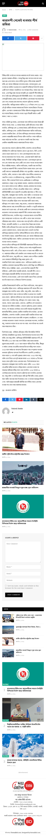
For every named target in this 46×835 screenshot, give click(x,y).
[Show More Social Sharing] (42, 38)
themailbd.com (35, 833)
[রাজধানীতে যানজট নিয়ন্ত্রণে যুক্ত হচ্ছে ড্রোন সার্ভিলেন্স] (23, 473)
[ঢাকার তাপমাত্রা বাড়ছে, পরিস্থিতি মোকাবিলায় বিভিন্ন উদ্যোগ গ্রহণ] (23, 745)
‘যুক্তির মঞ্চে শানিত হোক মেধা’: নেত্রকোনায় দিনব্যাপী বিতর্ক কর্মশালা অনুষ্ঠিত (29, 616)
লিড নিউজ (5, 685)
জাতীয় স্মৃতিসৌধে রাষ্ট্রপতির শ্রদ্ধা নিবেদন (16, 454)
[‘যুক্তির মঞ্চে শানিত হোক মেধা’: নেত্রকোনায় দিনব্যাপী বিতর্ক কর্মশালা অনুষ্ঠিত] (8, 618)
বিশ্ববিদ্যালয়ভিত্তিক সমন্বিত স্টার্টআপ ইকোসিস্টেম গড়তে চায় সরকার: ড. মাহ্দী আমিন (23, 725)
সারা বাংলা (5, 720)
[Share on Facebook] (8, 38)
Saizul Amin (12, 30)
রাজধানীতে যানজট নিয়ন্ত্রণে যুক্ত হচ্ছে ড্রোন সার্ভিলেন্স (20, 487)
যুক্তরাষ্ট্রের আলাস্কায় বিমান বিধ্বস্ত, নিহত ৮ (28, 627)
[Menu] (3, 3)
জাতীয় (4, 16)
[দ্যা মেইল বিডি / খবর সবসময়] (23, 3)
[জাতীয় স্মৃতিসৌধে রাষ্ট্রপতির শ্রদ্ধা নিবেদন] (23, 439)
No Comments (33, 30)
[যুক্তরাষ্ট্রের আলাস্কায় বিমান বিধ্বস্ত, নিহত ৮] (8, 630)
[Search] (43, 3)
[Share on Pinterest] (33, 38)
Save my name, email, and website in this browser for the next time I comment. (22, 587)
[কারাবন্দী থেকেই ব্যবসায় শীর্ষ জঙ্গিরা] (23, 57)
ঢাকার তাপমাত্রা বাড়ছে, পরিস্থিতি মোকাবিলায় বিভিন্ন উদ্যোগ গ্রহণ (24, 761)
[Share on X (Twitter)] (21, 38)
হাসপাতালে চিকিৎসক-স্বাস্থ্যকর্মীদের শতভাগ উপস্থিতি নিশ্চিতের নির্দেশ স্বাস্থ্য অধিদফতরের (20, 522)
